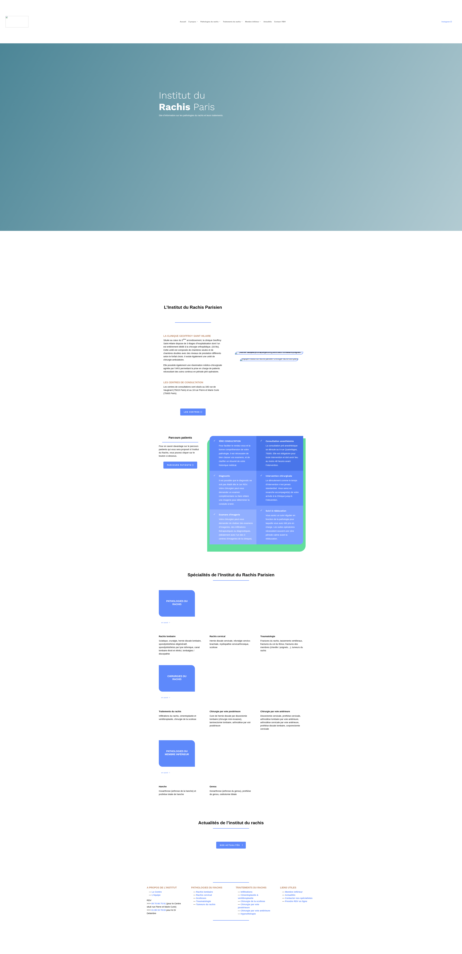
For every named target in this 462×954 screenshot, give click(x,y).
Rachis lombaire (204, 892)
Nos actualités (230, 845)
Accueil (183, 22)
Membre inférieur (253, 22)
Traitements (230, 248)
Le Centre (157, 892)
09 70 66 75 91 (158, 903)
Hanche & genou (277, 248)
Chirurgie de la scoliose (253, 901)
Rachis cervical (204, 895)
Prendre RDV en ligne (296, 901)
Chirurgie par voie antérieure (255, 910)
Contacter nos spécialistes (298, 898)
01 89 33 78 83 (158, 910)
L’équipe (156, 895)
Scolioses (201, 898)
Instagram (447, 22)
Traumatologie (203, 901)
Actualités (267, 22)
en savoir (164, 622)
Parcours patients (179, 465)
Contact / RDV (280, 22)
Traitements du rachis (233, 22)
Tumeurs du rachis (205, 904)
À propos (193, 22)
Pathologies (182, 252)
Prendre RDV (251, 138)
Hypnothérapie (248, 914)
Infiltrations (246, 892)
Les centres (192, 412)
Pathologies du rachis (210, 22)
